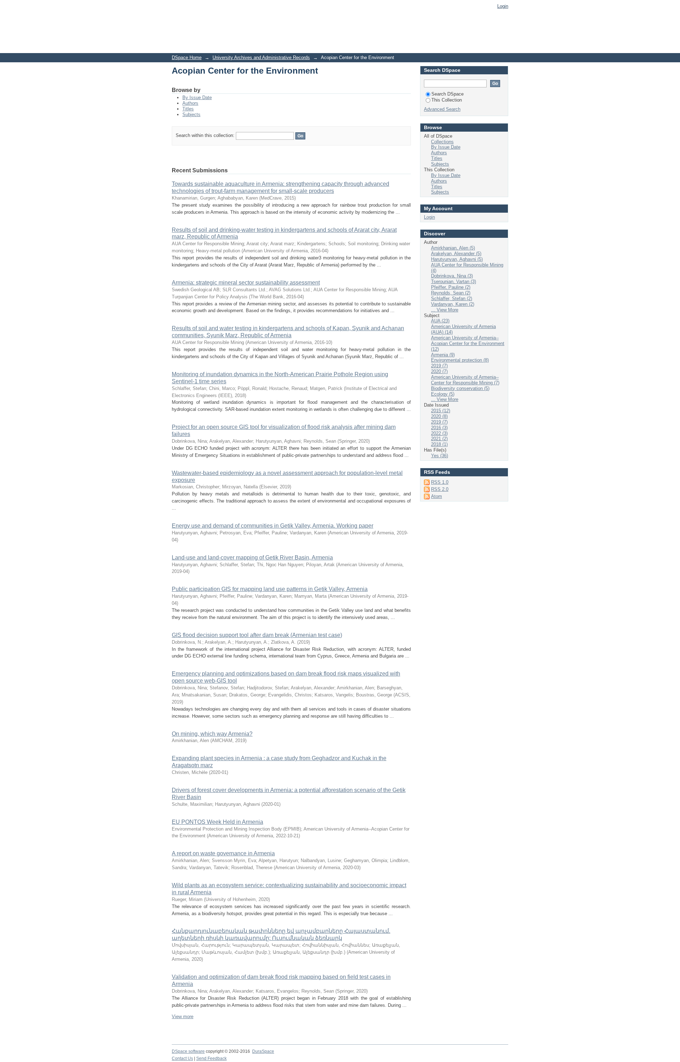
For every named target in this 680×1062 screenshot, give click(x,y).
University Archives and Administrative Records (261, 57)
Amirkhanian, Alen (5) (453, 248)
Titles (188, 108)
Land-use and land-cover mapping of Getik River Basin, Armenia (252, 558)
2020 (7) (439, 371)
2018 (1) (439, 444)
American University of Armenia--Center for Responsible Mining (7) (465, 379)
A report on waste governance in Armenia (223, 853)
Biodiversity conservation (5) (460, 388)
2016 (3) (439, 427)
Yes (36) (439, 455)
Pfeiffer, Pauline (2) (450, 287)
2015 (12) (440, 410)
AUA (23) (440, 320)
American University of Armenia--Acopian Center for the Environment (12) (467, 343)
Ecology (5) (442, 394)
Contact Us (182, 1058)
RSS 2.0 (439, 489)
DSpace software (188, 1051)
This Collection (446, 100)
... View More (444, 309)
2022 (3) (439, 433)
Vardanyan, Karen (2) (452, 304)
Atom (436, 496)
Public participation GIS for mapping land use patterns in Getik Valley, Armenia (270, 589)
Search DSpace (447, 94)
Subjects (191, 114)
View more (182, 1016)
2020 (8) (439, 416)
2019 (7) (439, 365)
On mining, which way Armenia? (212, 734)
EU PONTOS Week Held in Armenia (217, 822)
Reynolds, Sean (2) (450, 292)
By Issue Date (197, 97)
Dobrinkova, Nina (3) (452, 276)
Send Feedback (211, 1058)
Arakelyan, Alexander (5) (456, 253)
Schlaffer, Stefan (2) (451, 298)
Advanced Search (442, 109)
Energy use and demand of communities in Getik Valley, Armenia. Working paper (272, 526)
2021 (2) (439, 438)
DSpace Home (187, 57)
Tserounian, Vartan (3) (453, 281)
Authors (190, 103)
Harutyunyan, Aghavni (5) (457, 259)
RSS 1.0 (439, 482)
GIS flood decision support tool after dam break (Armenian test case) (257, 635)
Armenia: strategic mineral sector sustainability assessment (246, 283)
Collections (442, 141)
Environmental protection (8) (460, 360)
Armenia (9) (443, 354)
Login (502, 6)
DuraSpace (263, 1051)
